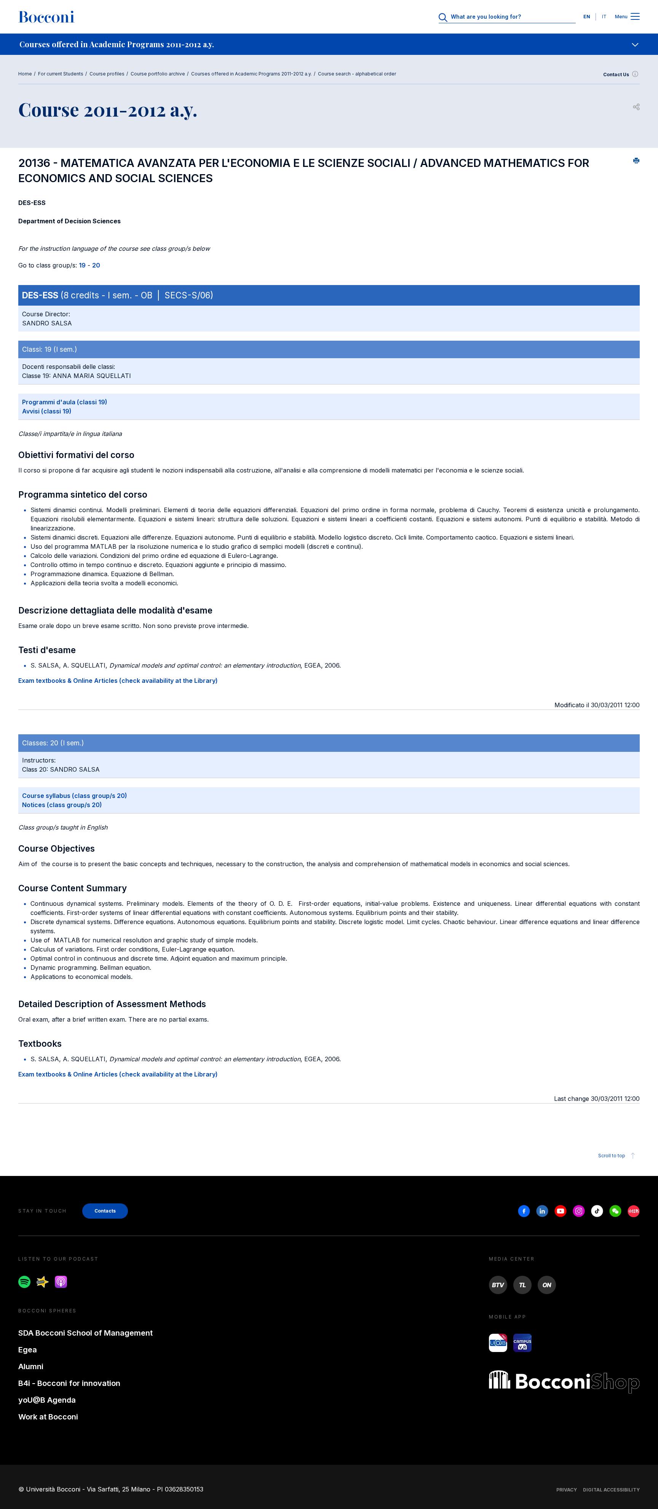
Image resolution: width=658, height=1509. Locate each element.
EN (586, 16)
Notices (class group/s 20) (62, 805)
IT (604, 16)
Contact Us (616, 74)
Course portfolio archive (158, 74)
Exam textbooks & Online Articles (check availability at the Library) (118, 680)
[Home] (46, 16)
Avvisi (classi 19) (47, 411)
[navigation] (329, 44)
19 (82, 265)
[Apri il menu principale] (635, 16)
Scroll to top (611, 1155)
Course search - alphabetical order (357, 74)
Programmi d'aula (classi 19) (64, 402)
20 (96, 265)
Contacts (105, 1211)
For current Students (60, 74)
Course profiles (107, 74)
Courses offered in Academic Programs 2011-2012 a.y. (251, 74)
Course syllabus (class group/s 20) (74, 795)
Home (25, 74)
